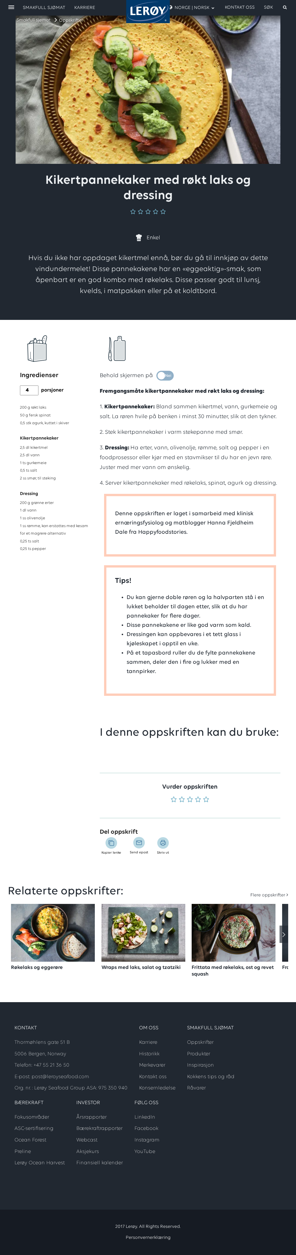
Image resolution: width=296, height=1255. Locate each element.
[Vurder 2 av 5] (182, 800)
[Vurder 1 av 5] (174, 800)
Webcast (86, 1140)
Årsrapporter (91, 1117)
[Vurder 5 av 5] (206, 800)
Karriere (84, 7)
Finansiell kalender (99, 1163)
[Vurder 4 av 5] (198, 800)
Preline (22, 1151)
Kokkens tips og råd (210, 1077)
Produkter (198, 1054)
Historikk (149, 1054)
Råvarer (196, 1088)
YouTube (144, 1151)
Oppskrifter (71, 20)
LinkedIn (144, 1117)
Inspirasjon (200, 1065)
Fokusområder (31, 1117)
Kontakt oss (240, 7)
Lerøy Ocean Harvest (39, 1163)
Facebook (146, 1128)
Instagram (146, 1140)
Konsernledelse (157, 1088)
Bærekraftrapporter (99, 1128)
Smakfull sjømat (33, 20)
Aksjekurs (87, 1151)
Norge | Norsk (191, 7)
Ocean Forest (30, 1140)
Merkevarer (152, 1065)
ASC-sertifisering (33, 1128)
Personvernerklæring (148, 1237)
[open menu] (11, 7)
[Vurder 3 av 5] (190, 800)
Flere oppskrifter (267, 895)
